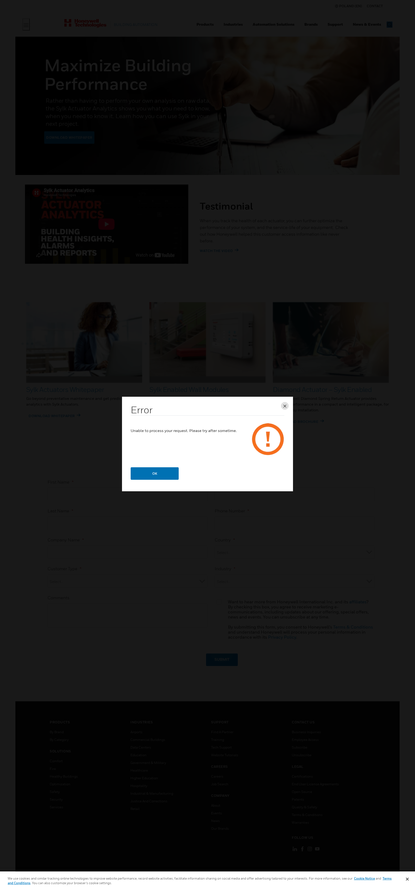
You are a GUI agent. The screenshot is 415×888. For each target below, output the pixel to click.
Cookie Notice (364, 878)
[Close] (407, 879)
